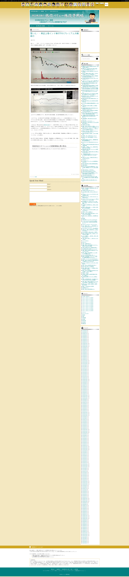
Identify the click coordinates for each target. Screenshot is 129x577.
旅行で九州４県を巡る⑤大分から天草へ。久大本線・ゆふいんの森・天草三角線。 (90, 177)
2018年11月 (84, 344)
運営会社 (52, 569)
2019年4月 (84, 337)
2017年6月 (84, 369)
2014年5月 (84, 422)
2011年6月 (84, 472)
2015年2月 (84, 409)
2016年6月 (84, 386)
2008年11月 (84, 517)
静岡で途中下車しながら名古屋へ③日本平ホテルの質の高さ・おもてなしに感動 (90, 88)
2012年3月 (84, 459)
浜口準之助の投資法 (40, 25)
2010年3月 (84, 494)
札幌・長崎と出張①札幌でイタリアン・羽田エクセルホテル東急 (90, 245)
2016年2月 (84, 392)
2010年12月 (84, 481)
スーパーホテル (85, 240)
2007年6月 (84, 541)
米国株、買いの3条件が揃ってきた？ (89, 135)
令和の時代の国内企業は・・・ (88, 175)
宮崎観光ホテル (85, 287)
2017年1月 (84, 376)
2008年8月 (84, 521)
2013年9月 (84, 433)
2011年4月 (84, 475)
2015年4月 (84, 406)
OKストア (84, 242)
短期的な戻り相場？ (86, 124)
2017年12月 (84, 360)
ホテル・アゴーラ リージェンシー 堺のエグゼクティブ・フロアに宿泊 (90, 199)
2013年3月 (84, 442)
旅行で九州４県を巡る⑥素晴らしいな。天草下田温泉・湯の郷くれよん (90, 173)
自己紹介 (84, 322)
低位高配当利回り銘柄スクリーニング (89, 248)
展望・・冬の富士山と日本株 (88, 286)
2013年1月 (84, 445)
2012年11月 (84, 448)
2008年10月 (84, 518)
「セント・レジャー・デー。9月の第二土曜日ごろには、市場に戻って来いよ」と (90, 81)
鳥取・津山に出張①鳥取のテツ (88, 289)
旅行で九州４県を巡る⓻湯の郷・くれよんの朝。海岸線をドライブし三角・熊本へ (90, 167)
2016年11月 (84, 379)
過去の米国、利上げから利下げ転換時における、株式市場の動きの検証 (90, 113)
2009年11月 (84, 499)
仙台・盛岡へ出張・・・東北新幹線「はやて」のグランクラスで (90, 226)
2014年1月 (84, 428)
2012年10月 (84, 449)
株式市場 (84, 320)
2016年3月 (84, 390)
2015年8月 (84, 400)
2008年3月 (84, 528)
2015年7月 (84, 402)
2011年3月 (84, 476)
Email (48, 186)
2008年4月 (84, 527)
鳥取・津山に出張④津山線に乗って (89, 265)
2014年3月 (84, 425)
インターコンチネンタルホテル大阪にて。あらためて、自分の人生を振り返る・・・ (89, 222)
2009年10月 (84, 501)
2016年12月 (84, 377)
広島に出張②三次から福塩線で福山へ (89, 247)
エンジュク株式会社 (125, 0)
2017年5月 (84, 370)
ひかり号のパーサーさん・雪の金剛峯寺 (90, 228)
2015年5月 (84, 405)
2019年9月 (84, 330)
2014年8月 (84, 418)
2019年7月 (84, 333)
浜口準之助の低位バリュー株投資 (37, 11)
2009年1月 (84, 514)
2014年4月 (84, 423)
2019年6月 (84, 334)
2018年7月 (84, 350)
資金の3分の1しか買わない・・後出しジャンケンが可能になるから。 (90, 129)
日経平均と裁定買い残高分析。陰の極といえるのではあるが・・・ (90, 111)
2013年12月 (84, 429)
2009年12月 (84, 498)
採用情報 (76, 569)
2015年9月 (84, 399)
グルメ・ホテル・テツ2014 (87, 303)
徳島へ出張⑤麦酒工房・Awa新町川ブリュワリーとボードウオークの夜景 (90, 280)
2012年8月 (84, 452)
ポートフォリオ (85, 313)
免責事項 (58, 569)
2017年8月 (84, 366)
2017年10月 (84, 363)
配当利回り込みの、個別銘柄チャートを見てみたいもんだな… (90, 96)
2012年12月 (84, 446)
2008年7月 (84, 522)
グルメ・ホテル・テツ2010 (87, 297)
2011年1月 (84, 479)
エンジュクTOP (46, 570)
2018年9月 (84, 347)
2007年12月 (84, 532)
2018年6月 (84, 352)
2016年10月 (84, 380)
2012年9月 (84, 451)
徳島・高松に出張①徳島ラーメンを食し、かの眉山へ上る (89, 253)
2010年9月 (84, 485)
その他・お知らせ (85, 296)
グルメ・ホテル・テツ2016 (87, 306)
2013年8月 (84, 435)
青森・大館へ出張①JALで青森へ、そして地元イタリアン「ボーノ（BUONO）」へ (90, 127)
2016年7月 (84, 385)
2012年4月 (84, 458)
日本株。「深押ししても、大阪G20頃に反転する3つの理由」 (90, 147)
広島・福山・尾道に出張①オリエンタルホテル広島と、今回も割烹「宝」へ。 (90, 282)
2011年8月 (84, 469)
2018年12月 (84, 343)
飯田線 (83, 218)
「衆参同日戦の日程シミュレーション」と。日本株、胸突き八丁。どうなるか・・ (90, 155)
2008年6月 (84, 524)
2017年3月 (84, 373)
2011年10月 (84, 466)
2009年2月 (84, 512)
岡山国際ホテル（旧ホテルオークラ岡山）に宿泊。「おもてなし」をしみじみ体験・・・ (90, 202)
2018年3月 (84, 356)
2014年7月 (84, 419)
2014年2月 (84, 426)
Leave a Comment (76, 174)
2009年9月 (84, 502)
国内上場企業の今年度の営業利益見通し (90, 163)
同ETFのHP (47, 124)
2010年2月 (84, 495)
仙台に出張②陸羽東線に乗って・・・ (89, 255)
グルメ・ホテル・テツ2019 (87, 310)
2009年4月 (84, 509)
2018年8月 (84, 349)
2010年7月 (84, 488)
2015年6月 (84, 403)
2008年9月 (84, 519)
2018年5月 (84, 353)
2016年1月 (84, 393)
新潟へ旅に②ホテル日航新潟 (88, 266)
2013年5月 (84, 439)
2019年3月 (84, 339)
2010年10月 (84, 484)
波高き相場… (85, 165)
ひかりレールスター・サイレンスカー (89, 224)
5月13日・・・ (85, 159)
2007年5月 (84, 542)
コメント (84, 312)
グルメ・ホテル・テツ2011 (87, 299)
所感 (83, 316)
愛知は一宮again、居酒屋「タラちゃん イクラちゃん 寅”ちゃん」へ (90, 131)
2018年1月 (84, 359)
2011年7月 (84, 471)
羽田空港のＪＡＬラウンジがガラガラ (89, 219)
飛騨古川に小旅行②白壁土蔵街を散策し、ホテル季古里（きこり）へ (89, 69)
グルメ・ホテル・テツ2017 (87, 307)
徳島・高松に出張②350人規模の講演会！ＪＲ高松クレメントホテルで (90, 261)
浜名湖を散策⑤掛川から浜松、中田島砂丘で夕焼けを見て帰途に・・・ (90, 76)
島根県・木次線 (85, 272)
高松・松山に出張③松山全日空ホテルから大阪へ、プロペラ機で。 (90, 271)
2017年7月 (84, 367)
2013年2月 (84, 443)
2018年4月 (84, 354)
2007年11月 (84, 534)
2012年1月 (84, 462)
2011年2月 (84, 478)
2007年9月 (84, 537)
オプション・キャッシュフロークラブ (66, 570)
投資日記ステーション (79, 570)
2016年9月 (84, 382)
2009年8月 (84, 504)
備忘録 (83, 314)
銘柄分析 (84, 323)
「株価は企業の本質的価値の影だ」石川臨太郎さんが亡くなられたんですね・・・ (90, 116)
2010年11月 (84, 482)
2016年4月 (84, 389)
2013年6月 (84, 438)
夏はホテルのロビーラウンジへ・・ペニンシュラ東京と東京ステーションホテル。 (90, 91)
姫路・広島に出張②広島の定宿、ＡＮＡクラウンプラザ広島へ (90, 214)
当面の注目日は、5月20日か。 (88, 169)
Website (49, 189)
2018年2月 (84, 357)
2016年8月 (84, 383)
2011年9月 (84, 468)
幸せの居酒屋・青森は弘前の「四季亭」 (90, 232)
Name (48, 184)
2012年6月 (84, 455)
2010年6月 (84, 489)
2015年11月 (84, 396)
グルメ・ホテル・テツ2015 (87, 304)
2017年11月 (84, 362)
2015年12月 (84, 395)
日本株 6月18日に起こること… (88, 190)
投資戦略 (84, 317)
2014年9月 (84, 416)
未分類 (83, 319)
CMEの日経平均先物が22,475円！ (89, 171)
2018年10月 (84, 346)
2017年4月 (84, 372)
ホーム (32, 25)
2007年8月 (84, 538)
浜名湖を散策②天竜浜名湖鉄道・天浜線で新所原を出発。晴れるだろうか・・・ (90, 86)
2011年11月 (84, 465)
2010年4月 (84, 492)
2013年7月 (84, 436)
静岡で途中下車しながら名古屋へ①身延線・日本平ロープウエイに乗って (90, 94)
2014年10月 (84, 415)
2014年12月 (84, 412)
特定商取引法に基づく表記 (67, 569)
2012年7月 (84, 453)
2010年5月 (84, 491)
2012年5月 (84, 456)
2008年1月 (84, 531)
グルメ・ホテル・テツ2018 (87, 309)
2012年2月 (84, 461)
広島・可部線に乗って (86, 243)
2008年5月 (84, 525)
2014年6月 (84, 420)
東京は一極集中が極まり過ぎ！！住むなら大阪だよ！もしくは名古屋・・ (90, 74)
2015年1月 (84, 410)
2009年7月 (84, 505)
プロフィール (50, 25)
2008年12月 (84, 515)
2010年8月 (84, 486)
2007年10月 (84, 535)
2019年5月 (84, 336)
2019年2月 (84, 340)
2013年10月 (84, 432)
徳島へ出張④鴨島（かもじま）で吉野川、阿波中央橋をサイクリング (89, 257)
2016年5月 (84, 387)
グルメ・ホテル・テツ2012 (87, 300)
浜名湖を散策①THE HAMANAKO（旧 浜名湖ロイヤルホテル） (90, 108)
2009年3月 (84, 511)
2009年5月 (84, 508)
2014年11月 (84, 413)
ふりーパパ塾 (54, 570)
